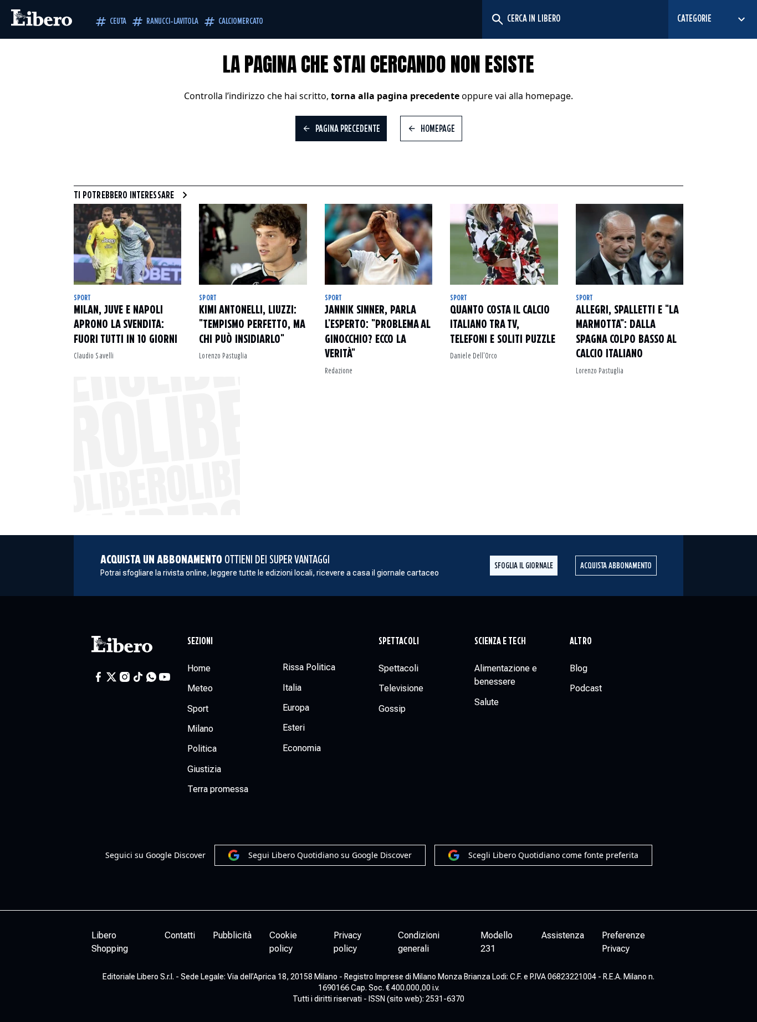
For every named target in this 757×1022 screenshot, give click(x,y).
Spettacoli (398, 641)
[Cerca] (497, 19)
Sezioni (200, 641)
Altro (580, 641)
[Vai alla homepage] (41, 19)
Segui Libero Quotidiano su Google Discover (330, 855)
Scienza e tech (500, 641)
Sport (82, 298)
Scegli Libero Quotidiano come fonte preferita (553, 855)
